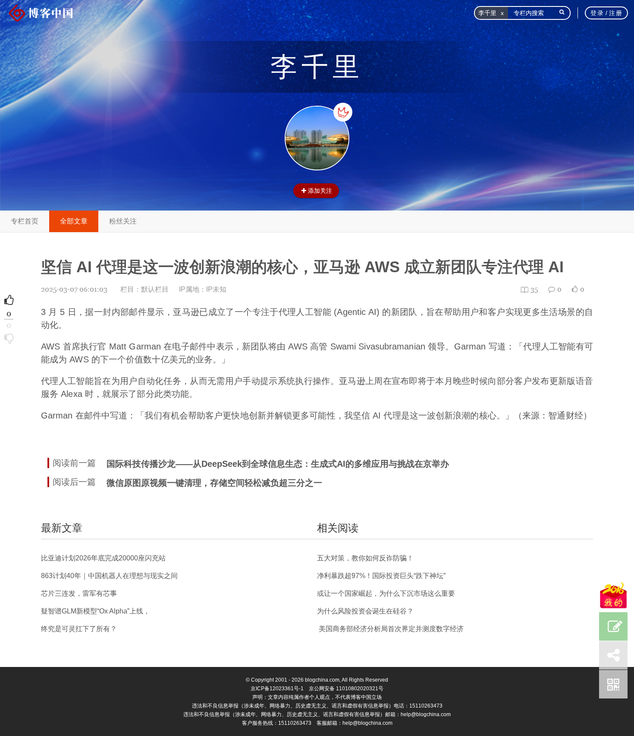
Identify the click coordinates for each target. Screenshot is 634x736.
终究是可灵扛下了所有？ (79, 628)
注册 (615, 12)
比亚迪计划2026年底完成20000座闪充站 (103, 558)
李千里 (317, 67)
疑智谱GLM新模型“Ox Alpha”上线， (95, 611)
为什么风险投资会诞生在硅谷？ (365, 611)
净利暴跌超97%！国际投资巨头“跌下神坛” (381, 575)
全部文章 (74, 221)
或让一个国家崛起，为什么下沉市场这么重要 (386, 593)
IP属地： (202, 289)
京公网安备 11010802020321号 (346, 689)
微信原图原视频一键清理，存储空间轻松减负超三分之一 (214, 483)
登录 (597, 12)
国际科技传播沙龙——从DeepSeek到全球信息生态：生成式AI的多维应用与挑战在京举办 (278, 464)
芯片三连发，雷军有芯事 (79, 593)
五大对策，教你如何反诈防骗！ (365, 558)
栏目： (144, 289)
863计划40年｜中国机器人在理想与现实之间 (109, 575)
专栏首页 (24, 221)
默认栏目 (155, 289)
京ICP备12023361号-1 (277, 689)
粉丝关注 (123, 221)
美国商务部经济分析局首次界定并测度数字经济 (390, 628)
